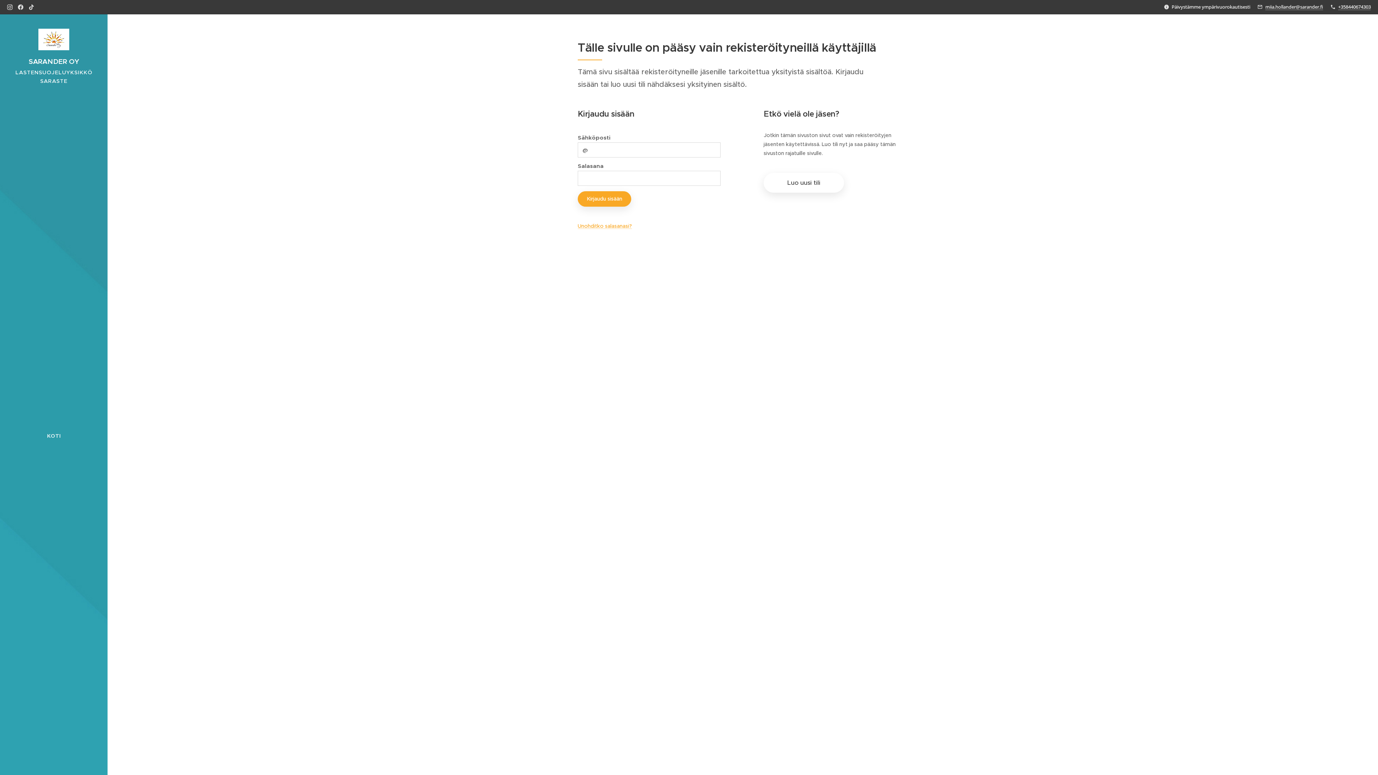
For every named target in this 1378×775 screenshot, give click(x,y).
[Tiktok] (31, 7)
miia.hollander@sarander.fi (1294, 7)
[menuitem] (54, 436)
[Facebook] (20, 7)
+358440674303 (1354, 7)
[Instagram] (9, 7)
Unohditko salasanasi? (605, 226)
